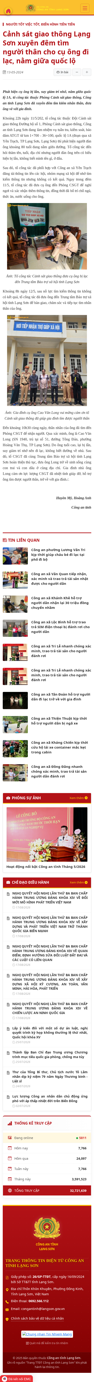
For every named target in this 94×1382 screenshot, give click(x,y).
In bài (64, 72)
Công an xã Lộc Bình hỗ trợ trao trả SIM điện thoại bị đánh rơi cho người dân (60, 627)
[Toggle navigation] (84, 8)
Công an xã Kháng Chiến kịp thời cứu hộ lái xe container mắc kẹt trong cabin (59, 747)
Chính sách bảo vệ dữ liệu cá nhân (37, 1318)
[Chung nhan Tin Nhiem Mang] (47, 1334)
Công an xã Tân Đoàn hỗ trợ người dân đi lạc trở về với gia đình (60, 696)
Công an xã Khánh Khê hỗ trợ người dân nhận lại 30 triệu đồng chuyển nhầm (60, 603)
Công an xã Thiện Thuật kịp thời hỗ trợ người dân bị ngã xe (59, 720)
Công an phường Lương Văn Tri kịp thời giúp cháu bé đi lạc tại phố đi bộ (58, 554)
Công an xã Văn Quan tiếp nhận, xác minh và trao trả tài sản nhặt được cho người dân (59, 578)
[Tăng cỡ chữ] (86, 72)
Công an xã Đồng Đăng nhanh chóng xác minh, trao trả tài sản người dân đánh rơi (59, 771)
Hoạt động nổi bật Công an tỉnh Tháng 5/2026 (45, 866)
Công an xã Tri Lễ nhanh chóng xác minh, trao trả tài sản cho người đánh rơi (61, 651)
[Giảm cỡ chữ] (76, 72)
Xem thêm (77, 798)
